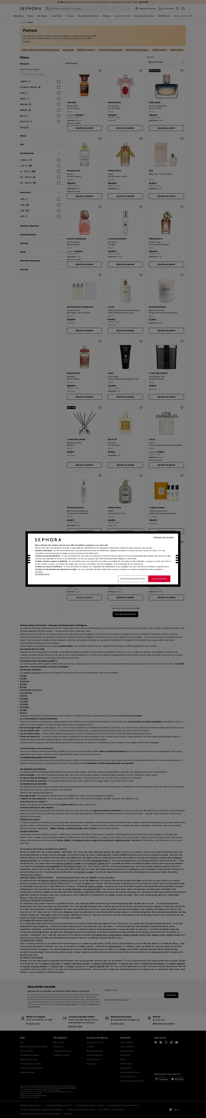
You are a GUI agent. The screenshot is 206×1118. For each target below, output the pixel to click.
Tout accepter (159, 579)
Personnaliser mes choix (132, 579)
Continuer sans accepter (163, 537)
